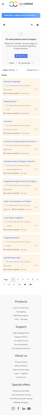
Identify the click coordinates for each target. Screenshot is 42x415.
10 (19, 285)
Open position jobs (21, 370)
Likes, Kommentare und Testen (17, 201)
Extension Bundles (21, 391)
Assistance (10, 93)
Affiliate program (21, 402)
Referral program (21, 315)
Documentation (21, 344)
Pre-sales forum (21, 341)
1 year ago (23, 173)
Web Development (21, 333)
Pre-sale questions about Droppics (21, 39)
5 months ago (24, 93)
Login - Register (21, 373)
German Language (12, 81)
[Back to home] (21, 4)
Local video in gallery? (13, 218)
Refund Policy (21, 366)
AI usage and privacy (21, 348)
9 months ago (24, 113)
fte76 (16, 209)
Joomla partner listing (21, 395)
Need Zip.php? (10, 101)
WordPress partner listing (21, 398)
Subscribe (25, 63)
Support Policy (21, 337)
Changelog (21, 312)
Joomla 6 (8, 121)
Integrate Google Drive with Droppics (20, 181)
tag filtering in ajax (12, 257)
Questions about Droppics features (19, 161)
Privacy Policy (21, 362)
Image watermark (11, 238)
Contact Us (21, 377)
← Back (10, 63)
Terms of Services (21, 308)
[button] (3, 4)
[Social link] (13, 408)
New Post (22, 56)
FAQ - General (21, 319)
